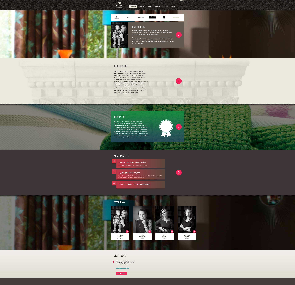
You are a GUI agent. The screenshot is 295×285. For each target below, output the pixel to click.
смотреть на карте (122, 268)
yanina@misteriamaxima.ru (125, 263)
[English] (183, 1)
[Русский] (181, 1)
